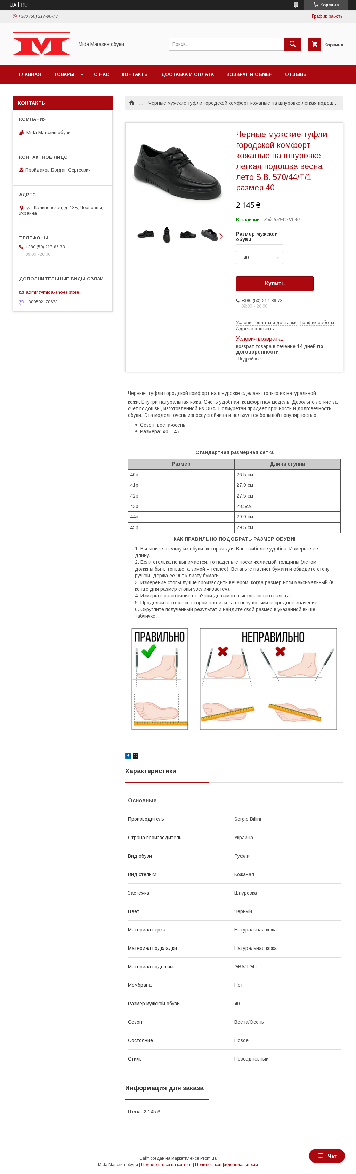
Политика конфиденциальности (226, 1164)
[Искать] (292, 44)
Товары (64, 74)
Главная (30, 74)
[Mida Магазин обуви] (41, 56)
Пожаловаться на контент (166, 1164)
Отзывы (296, 74)
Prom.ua (208, 1158)
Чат (332, 1156)
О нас (101, 74)
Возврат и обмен (249, 74)
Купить (275, 283)
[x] (135, 757)
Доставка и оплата (187, 74)
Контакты (135, 74)
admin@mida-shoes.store (52, 292)
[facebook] (128, 757)
